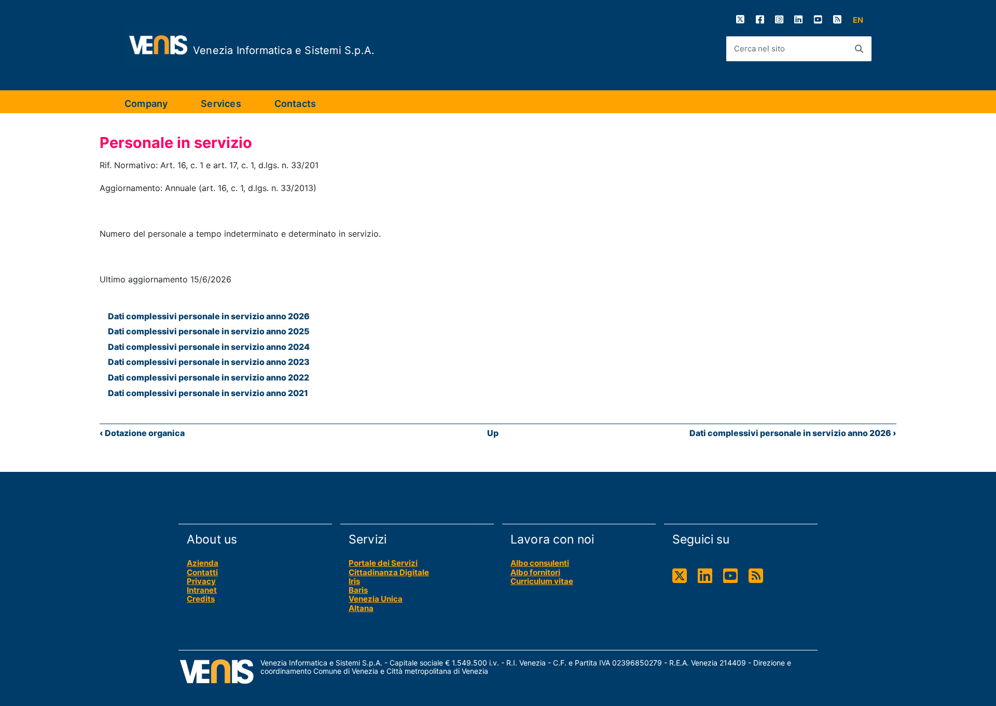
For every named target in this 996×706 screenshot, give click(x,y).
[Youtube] (818, 19)
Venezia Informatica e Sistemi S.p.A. (284, 50)
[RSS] (837, 19)
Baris (358, 590)
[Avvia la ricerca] (859, 48)
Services (221, 103)
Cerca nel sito (759, 48)
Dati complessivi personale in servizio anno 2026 (209, 316)
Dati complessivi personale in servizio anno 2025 (209, 331)
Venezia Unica (376, 599)
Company (146, 103)
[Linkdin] (705, 576)
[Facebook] (760, 19)
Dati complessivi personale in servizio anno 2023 (209, 362)
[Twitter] (740, 19)
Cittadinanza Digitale (389, 572)
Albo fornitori (535, 572)
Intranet (202, 590)
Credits (201, 599)
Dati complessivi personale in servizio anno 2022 (208, 377)
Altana (361, 608)
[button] (858, 20)
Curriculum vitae (541, 581)
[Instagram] (779, 19)
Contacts (295, 103)
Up (493, 433)
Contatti (202, 572)
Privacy (201, 581)
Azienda (202, 563)
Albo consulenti (539, 563)
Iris (354, 581)
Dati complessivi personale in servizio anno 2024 (209, 347)
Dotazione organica (142, 433)
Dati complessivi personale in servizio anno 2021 (208, 393)
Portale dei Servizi (383, 563)
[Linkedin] (798, 19)
